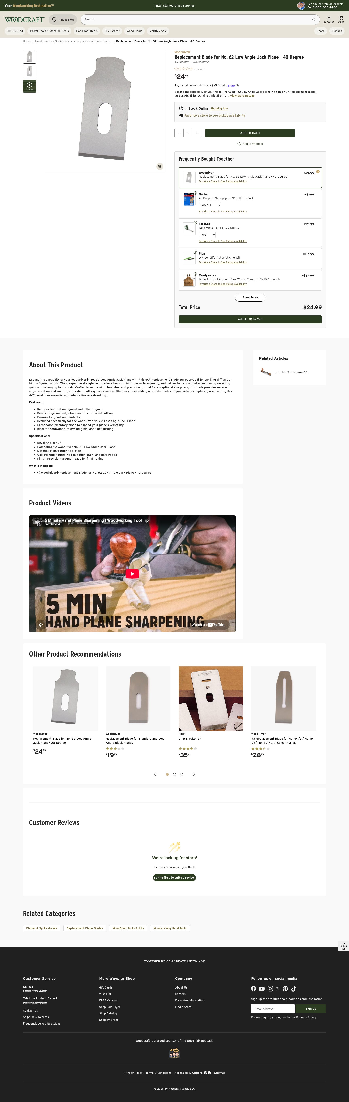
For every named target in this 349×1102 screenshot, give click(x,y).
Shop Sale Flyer (109, 1007)
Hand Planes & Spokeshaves (53, 41)
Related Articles (273, 358)
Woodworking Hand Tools (170, 928)
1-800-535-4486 (35, 1002)
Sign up (311, 1008)
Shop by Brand (109, 1019)
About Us (181, 987)
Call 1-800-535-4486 (322, 7)
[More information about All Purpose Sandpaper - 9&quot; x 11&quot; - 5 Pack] (195, 192)
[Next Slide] (193, 774)
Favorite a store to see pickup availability (215, 115)
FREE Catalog (108, 1000)
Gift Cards (105, 987)
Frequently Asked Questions (41, 1023)
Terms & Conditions (158, 1072)
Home (27, 41)
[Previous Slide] (155, 774)
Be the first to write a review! (174, 877)
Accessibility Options (188, 1072)
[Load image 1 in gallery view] (29, 57)
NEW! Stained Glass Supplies (174, 5)
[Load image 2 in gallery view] (29, 71)
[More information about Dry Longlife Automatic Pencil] (195, 252)
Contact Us (30, 1010)
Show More (250, 297)
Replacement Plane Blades (94, 41)
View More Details (242, 95)
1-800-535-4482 (35, 991)
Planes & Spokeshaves (41, 928)
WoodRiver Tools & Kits (128, 928)
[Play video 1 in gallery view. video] (29, 86)
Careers (180, 994)
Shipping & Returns (36, 1017)
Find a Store (183, 1007)
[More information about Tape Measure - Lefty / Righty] (195, 222)
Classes (337, 31)
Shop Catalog (108, 1013)
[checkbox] (250, 177)
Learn (321, 31)
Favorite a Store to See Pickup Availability (223, 181)
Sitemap (219, 1072)
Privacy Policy (306, 1017)
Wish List (105, 994)
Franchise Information (189, 1000)
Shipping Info (219, 108)
